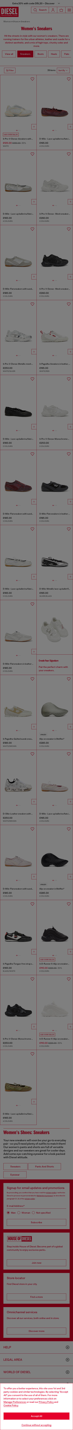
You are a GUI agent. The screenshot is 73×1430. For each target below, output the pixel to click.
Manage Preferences (15, 1402)
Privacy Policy (46, 1402)
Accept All (36, 1416)
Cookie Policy (11, 1405)
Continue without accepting (36, 1425)
